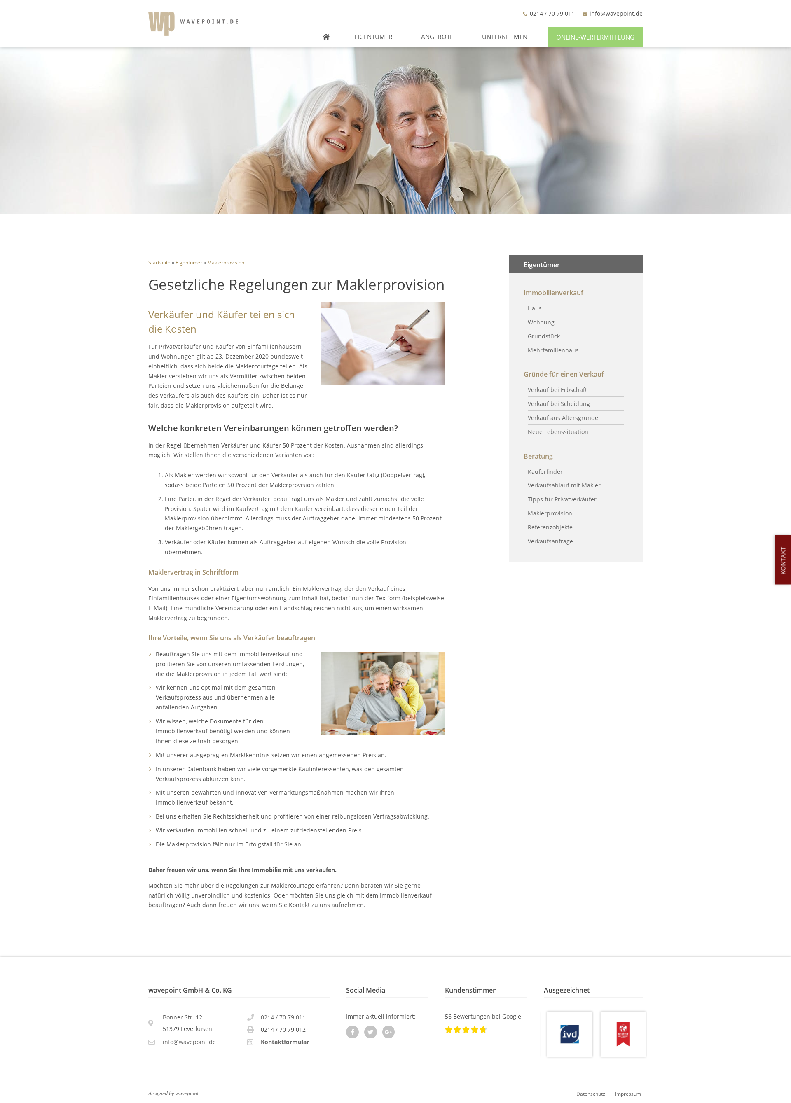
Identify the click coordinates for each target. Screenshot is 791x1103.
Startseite (159, 262)
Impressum (628, 1093)
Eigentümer (373, 37)
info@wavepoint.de (616, 13)
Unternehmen (504, 37)
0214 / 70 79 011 (283, 1017)
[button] (595, 37)
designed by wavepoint (173, 1093)
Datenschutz (590, 1093)
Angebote (437, 37)
